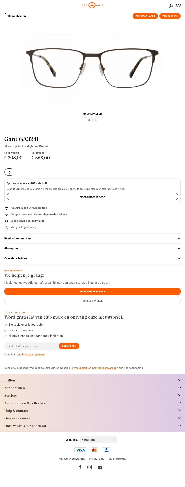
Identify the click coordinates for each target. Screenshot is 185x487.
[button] (171, 6)
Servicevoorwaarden (105, 367)
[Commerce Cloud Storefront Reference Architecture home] (92, 5)
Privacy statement (33, 354)
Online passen (92, 113)
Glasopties (91, 248)
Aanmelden (69, 346)
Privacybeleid (79, 367)
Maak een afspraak (92, 196)
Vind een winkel (93, 300)
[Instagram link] (89, 467)
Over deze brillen (91, 258)
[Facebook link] (80, 467)
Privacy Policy (96, 458)
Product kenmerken (91, 238)
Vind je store (170, 16)
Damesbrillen (17, 16)
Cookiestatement (117, 458)
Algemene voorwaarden (72, 458)
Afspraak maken (145, 16)
